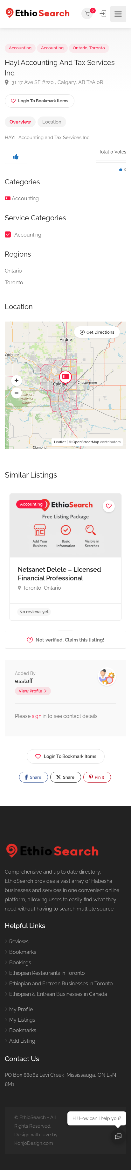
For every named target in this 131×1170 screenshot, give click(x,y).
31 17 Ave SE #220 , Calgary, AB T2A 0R (56, 82)
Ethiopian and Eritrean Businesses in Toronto (61, 984)
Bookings (20, 963)
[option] (65, 556)
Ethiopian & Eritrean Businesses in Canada (58, 994)
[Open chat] (118, 1136)
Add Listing (22, 1041)
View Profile (30, 691)
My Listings (22, 1020)
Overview (20, 122)
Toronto (97, 48)
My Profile (21, 1009)
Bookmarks (22, 952)
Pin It (99, 777)
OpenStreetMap (85, 442)
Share (35, 777)
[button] (16, 380)
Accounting (20, 48)
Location (51, 122)
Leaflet (60, 442)
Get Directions (100, 332)
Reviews (19, 942)
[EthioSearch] (38, 13)
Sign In (104, 14)
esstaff (24, 680)
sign (37, 716)
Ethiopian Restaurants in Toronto (47, 973)
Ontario (80, 48)
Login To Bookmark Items (70, 756)
